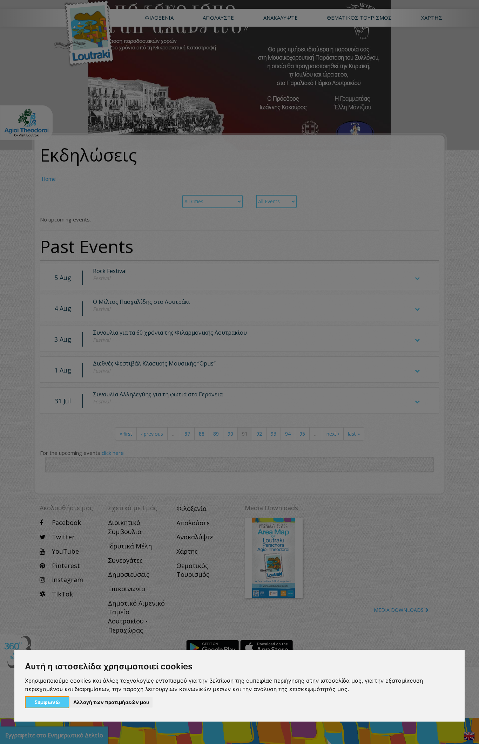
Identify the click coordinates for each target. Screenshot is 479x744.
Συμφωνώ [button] (47, 702)
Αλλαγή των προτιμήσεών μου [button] (111, 702)
